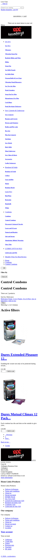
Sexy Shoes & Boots (11, 155)
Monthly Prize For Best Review (16, 257)
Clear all (4, 277)
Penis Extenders (10, 90)
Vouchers (8, 547)
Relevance (4, 299)
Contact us (8, 526)
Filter (3, 303)
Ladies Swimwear (10, 163)
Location (8, 528)
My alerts (8, 549)
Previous (8, 435)
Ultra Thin (8, 244)
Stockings (8, 139)
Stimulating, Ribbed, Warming (14, 240)
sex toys (8, 42)
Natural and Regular (11, 232)
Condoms (8, 212)
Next (7, 438)
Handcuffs (8, 204)
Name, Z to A (23, 299)
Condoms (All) (10, 504)
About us (8, 493)
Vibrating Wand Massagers (13, 82)
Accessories (8, 159)
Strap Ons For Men (11, 94)
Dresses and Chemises (11, 123)
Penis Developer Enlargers (13, 106)
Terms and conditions (12, 491)
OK (3, 268)
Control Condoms (10, 220)
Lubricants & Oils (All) (13, 506)
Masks (7, 183)
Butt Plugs (8, 196)
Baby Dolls (8, 147)
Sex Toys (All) (10, 499)
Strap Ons (8, 66)
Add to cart (10, 371)
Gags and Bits (9, 179)
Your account (7, 532)
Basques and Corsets (11, 119)
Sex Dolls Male (9, 74)
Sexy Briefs (8, 143)
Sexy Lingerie (9, 114)
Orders (7, 543)
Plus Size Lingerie (10, 135)
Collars (7, 175)
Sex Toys (7, 46)
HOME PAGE (10, 497)
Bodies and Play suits (11, 127)
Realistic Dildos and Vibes (13, 58)
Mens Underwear (10, 151)
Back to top (5, 442)
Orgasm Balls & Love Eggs (13, 78)
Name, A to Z (13, 299)
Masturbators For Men (12, 98)
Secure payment (10, 495)
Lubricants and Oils (11, 253)
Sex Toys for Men (10, 86)
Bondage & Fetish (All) (13, 503)
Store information (7, 477)
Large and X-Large (11, 228)
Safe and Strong (10, 236)
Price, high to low (10, 301)
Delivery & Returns (11, 489)
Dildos (7, 62)
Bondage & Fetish (11, 167)
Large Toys (8, 192)
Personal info (9, 545)
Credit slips (9, 541)
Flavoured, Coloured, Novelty (14, 224)
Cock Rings (8, 102)
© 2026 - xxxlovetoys (8, 556)
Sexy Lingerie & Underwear (14, 110)
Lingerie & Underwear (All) (14, 501)
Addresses (8, 539)
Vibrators (8, 50)
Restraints (8, 200)
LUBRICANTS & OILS (13, 248)
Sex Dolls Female (10, 70)
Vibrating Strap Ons (11, 54)
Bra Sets (7, 131)
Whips (7, 208)
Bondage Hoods (10, 187)
